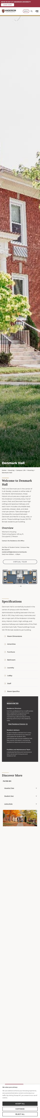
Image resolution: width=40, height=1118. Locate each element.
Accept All (20, 1104)
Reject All (20, 1114)
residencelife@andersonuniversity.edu (14, 552)
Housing (11, 470)
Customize (20, 1109)
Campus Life (21, 470)
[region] (20, 1101)
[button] (4, 577)
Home (4, 470)
